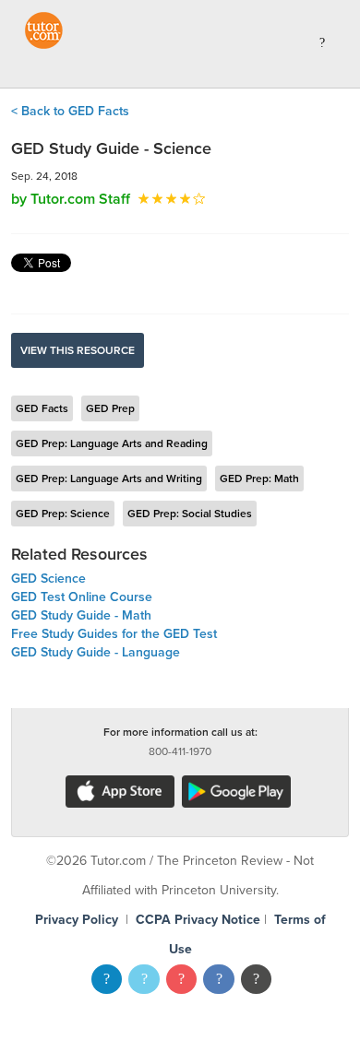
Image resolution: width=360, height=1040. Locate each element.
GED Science (48, 578)
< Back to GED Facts (70, 111)
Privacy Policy (76, 920)
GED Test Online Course (81, 597)
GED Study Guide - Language (95, 652)
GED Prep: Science (63, 513)
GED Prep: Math (259, 478)
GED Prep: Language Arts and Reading (112, 443)
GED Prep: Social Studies (189, 513)
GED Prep (110, 408)
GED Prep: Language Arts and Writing (109, 478)
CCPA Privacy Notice (198, 920)
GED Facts (42, 408)
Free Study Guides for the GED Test (114, 634)
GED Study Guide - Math (81, 615)
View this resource (77, 350)
